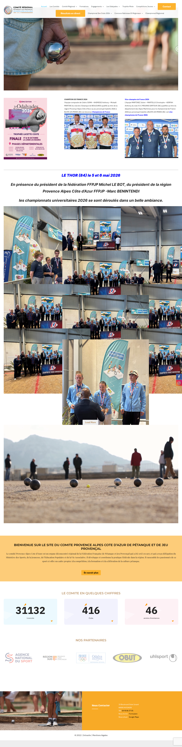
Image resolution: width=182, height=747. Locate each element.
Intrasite (87, 735)
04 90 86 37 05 (127, 711)
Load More (90, 422)
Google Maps (134, 717)
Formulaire (133, 714)
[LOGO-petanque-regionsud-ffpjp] (18, 6)
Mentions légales (100, 735)
